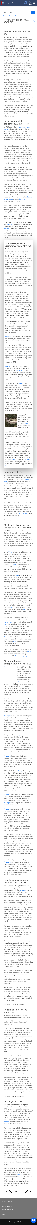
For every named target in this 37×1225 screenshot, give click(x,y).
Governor (22, 199)
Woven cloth (20, 370)
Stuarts (20, 682)
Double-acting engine (22, 656)
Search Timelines (7, 1209)
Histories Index (7, 1201)
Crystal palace (22, 513)
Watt (10, 552)
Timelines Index (7, 1206)
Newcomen (8, 622)
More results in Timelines (10, 16)
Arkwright (8, 337)
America (7, 1122)
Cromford (26, 459)
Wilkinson (10, 224)
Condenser (23, 890)
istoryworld (9, 3)
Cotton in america (11, 466)
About (4, 1214)
